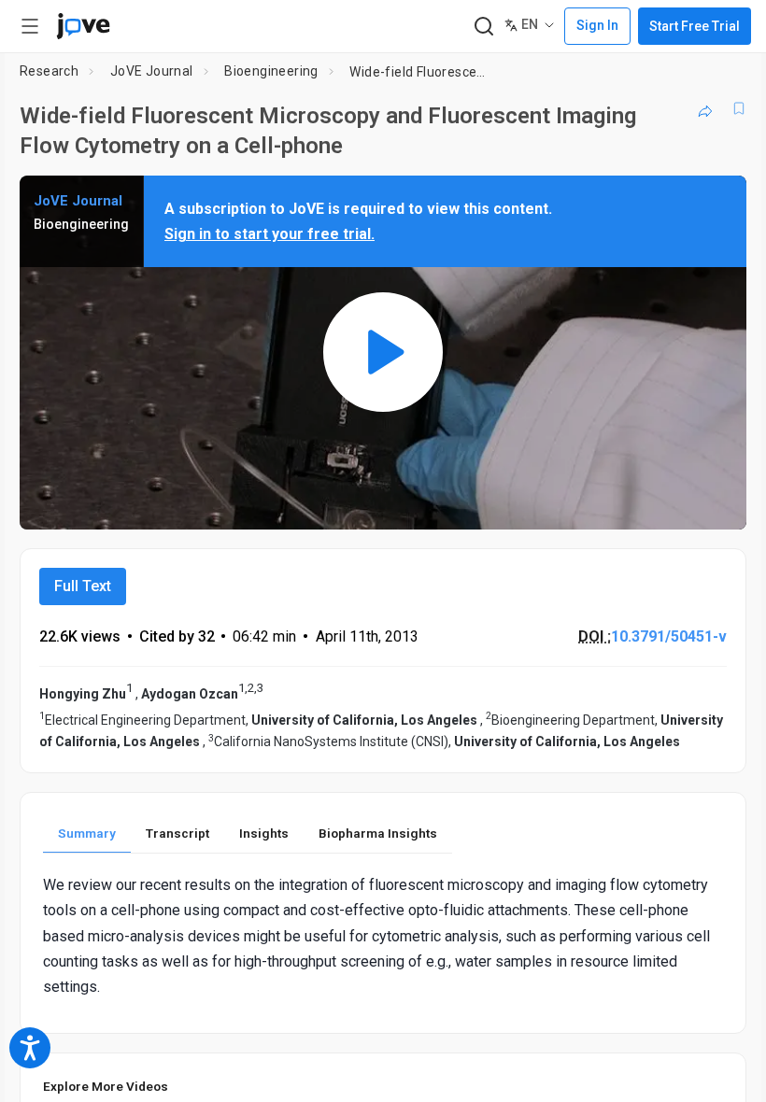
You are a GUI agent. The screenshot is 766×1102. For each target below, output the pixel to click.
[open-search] (483, 26)
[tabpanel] (383, 935)
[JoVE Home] (83, 26)
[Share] (705, 108)
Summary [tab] (87, 833)
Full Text (82, 586)
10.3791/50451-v (669, 636)
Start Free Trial (694, 26)
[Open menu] (30, 26)
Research (49, 71)
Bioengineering (271, 71)
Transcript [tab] (177, 833)
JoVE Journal (151, 71)
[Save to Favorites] (738, 108)
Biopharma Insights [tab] (378, 833)
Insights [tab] (264, 833)
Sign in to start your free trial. (269, 234)
